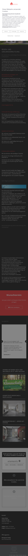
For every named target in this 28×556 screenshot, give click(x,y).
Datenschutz (10, 35)
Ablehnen (6, 31)
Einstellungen (14, 31)
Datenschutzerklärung (7, 26)
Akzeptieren (22, 31)
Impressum (17, 35)
